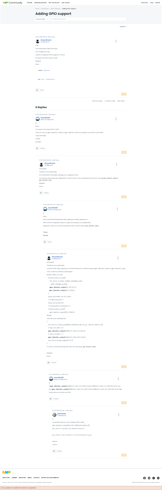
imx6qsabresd (50, 79)
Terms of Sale (18, 482)
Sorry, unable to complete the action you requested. (18, 488)
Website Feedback (47, 482)
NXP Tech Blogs (54, 3)
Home (37, 9)
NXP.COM (65, 3)
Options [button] (122, 27)
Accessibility (38, 482)
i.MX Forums (45, 9)
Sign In (157, 3)
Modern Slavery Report (28, 482)
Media (30, 477)
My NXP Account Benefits (50, 477)
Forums (29, 3)
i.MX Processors (55, 9)
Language (144, 3)
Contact (36, 477)
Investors (22, 477)
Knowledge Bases (40, 3)
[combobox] (88, 19)
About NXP (6, 477)
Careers (14, 477)
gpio (43, 79)
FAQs (151, 3)
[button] (116, 41)
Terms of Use (10, 482)
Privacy (4, 482)
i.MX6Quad (46, 70)
